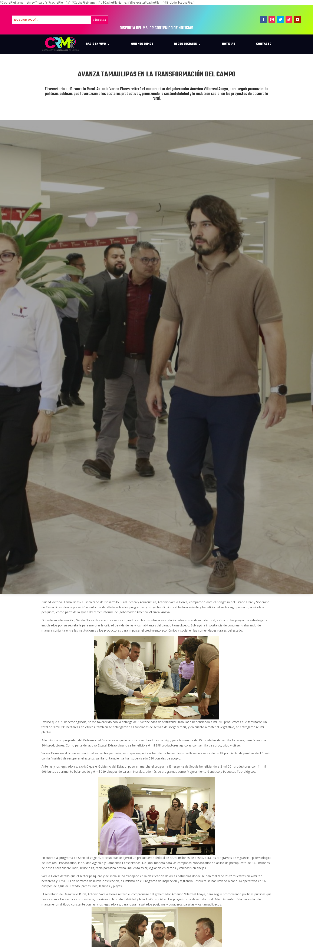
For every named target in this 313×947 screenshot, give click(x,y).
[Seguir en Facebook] (263, 19)
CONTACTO (263, 44)
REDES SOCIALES (185, 44)
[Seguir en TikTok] (289, 19)
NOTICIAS (228, 44)
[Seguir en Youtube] (297, 19)
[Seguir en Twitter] (280, 19)
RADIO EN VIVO (96, 44)
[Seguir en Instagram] (271, 19)
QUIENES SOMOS (142, 44)
